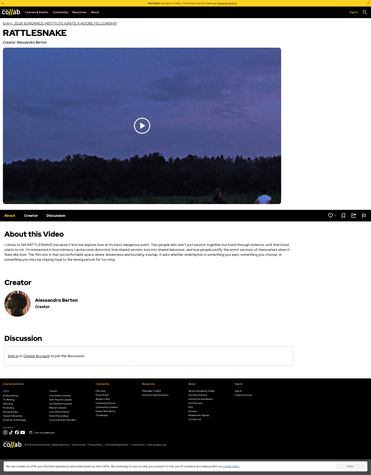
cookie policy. (231, 466)
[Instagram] (5, 432)
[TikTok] (11, 432)
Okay (350, 466)
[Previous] (3, 3)
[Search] (365, 12)
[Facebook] (16, 432)
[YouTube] (22, 432)
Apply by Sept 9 (220, 3)
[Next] (368, 3)
